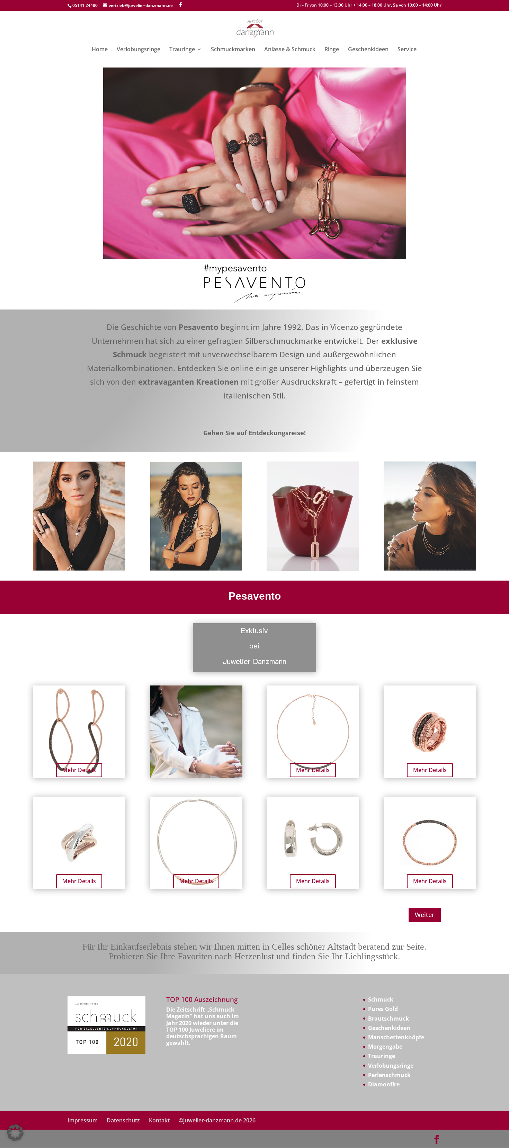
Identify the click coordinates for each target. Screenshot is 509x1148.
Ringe (331, 50)
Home (100, 50)
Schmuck (380, 999)
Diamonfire (384, 1084)
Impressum (83, 1120)
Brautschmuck (388, 1018)
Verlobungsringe (138, 50)
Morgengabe (385, 1046)
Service (407, 50)
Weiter (425, 915)
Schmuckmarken (233, 50)
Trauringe (182, 50)
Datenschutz (123, 1120)
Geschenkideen (368, 50)
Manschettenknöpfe (396, 1037)
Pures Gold (383, 1009)
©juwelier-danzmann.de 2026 (217, 1120)
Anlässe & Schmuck (289, 50)
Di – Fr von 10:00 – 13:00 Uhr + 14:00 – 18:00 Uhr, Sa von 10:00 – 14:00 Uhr (368, 5)
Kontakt (159, 1120)
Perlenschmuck (389, 1075)
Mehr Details (79, 770)
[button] (15, 1133)
